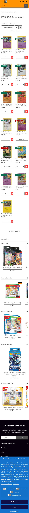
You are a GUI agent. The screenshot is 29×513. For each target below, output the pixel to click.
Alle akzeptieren (14, 501)
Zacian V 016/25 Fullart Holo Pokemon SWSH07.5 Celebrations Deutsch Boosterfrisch (22, 187)
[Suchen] (26, 6)
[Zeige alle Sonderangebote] (27, 344)
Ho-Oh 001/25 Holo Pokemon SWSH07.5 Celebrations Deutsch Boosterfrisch (21, 105)
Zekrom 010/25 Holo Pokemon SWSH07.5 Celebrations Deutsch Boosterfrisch (6, 214)
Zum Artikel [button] (22, 139)
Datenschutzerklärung (8, 430)
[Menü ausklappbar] (2, 1)
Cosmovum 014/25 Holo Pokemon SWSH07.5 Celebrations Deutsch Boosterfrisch (21, 50)
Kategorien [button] (4, 239)
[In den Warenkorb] (12, 57)
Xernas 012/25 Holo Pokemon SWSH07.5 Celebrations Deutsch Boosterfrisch (6, 187)
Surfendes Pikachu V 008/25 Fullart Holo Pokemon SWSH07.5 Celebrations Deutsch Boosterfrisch (21, 159)
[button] (20, 1)
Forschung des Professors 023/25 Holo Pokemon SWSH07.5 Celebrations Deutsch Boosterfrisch (22, 77)
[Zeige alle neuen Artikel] (27, 311)
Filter (5, 24)
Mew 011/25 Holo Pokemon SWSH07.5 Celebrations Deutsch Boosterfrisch (21, 132)
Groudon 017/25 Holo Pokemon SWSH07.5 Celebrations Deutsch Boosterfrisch (6, 105)
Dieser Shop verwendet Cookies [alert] (14, 459)
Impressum (16, 484)
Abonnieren (22, 438)
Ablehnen (14, 507)
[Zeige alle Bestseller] (27, 278)
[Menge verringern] (2, 57)
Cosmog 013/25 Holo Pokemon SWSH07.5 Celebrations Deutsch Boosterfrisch (6, 50)
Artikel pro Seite (7, 27)
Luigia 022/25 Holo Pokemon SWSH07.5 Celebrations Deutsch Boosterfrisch (6, 132)
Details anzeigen (14, 511)
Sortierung (13, 24)
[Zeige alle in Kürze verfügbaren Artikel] (27, 383)
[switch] (4, 489)
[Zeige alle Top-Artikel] (27, 243)
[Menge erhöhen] (9, 57)
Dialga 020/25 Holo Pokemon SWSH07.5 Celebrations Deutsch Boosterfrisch (6, 77)
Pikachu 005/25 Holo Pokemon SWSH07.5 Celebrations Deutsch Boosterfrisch (6, 159)
